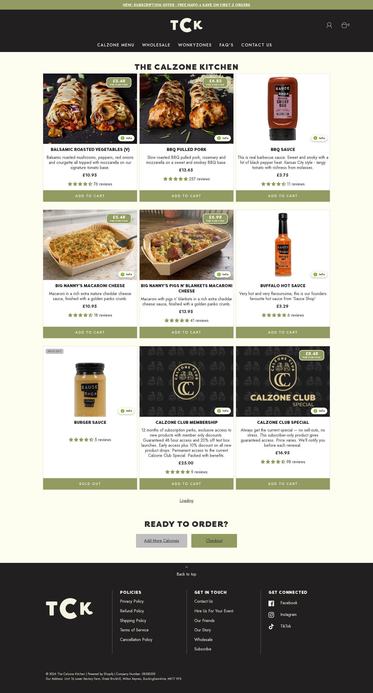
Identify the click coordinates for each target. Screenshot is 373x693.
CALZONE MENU (115, 45)
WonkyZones (195, 45)
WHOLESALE (156, 45)
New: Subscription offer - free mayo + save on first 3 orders (186, 4)
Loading (186, 501)
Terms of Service (134, 630)
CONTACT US (256, 45)
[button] (81, 184)
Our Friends (204, 620)
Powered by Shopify (100, 674)
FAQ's (226, 45)
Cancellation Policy (136, 640)
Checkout (214, 541)
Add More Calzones (161, 541)
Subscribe (202, 649)
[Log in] (332, 25)
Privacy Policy (132, 601)
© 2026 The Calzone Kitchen (65, 674)
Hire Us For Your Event (213, 611)
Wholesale (203, 640)
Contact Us (203, 601)
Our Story (202, 630)
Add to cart (90, 195)
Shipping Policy (133, 620)
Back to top (186, 574)
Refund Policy (132, 611)
